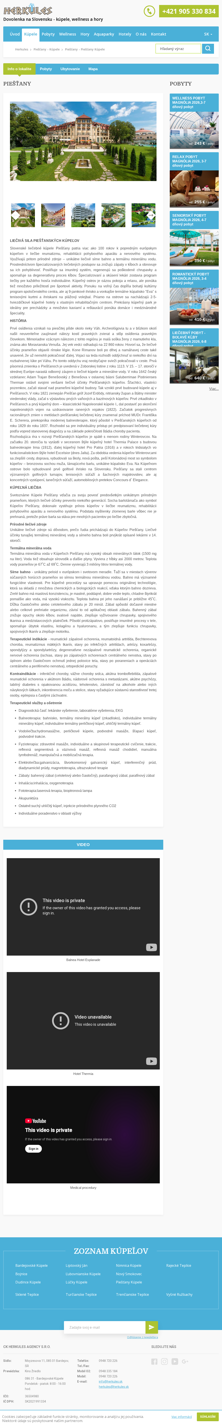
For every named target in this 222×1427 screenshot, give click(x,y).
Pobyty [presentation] (46, 69)
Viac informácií (181, 1417)
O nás (141, 34)
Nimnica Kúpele (128, 1265)
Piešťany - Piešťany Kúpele (85, 49)
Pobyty (48, 34)
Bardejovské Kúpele (31, 1265)
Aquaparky (104, 34)
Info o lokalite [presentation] (19, 69)
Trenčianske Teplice (132, 1294)
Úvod (15, 34)
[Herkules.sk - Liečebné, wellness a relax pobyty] (28, 14)
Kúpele (30, 34)
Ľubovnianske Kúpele (83, 1274)
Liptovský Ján (76, 1265)
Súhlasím (207, 1416)
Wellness (67, 34)
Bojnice (21, 1274)
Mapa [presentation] (93, 69)
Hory (85, 34)
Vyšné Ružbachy (179, 1294)
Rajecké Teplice (178, 1265)
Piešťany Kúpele (129, 1282)
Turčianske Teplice (81, 1294)
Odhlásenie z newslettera (142, 1337)
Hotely (125, 34)
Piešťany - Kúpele (47, 49)
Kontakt (158, 34)
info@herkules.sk (110, 1381)
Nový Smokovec (129, 1274)
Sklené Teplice (27, 1294)
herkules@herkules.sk (114, 1386)
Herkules (21, 49)
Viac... (214, 389)
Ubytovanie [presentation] (70, 69)
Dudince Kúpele (28, 1282)
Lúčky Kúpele (76, 1282)
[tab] (19, 69)
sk (207, 34)
